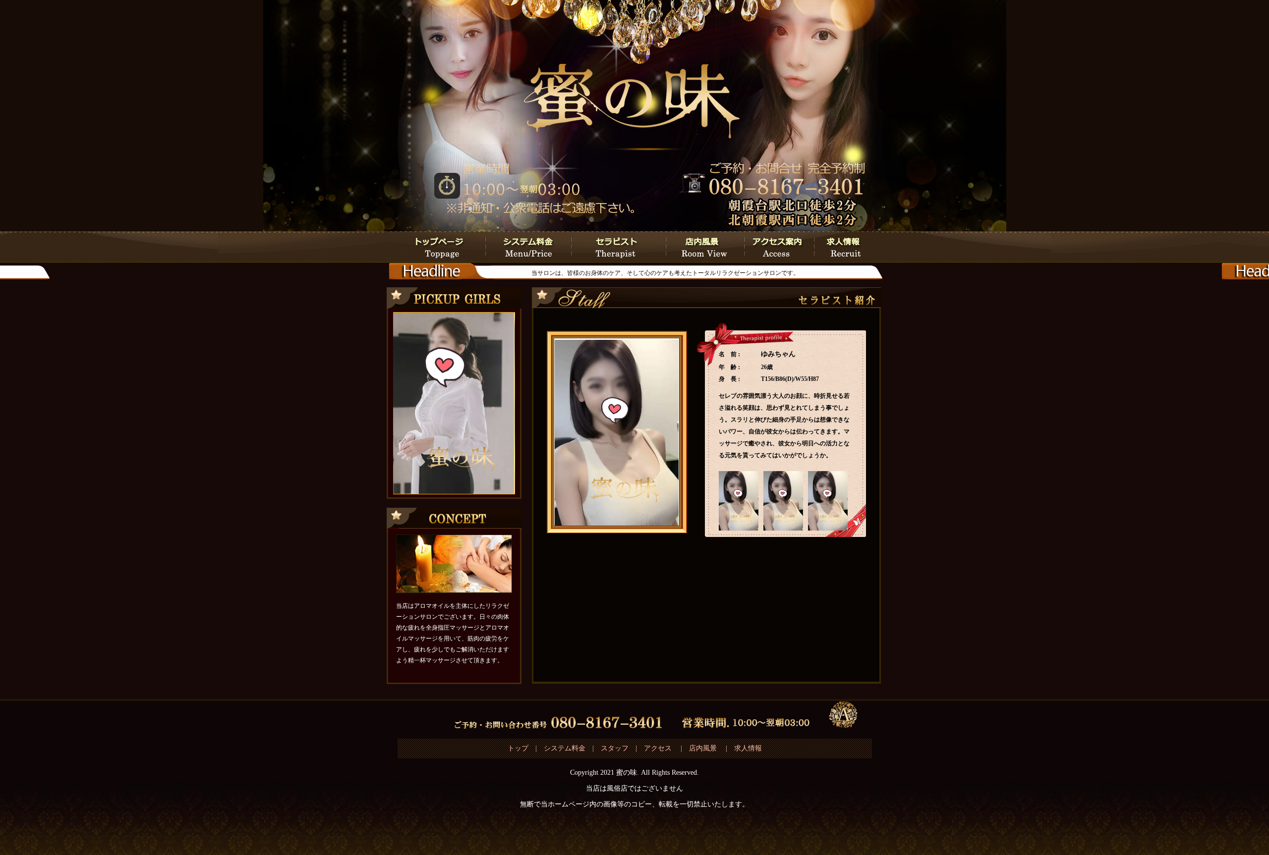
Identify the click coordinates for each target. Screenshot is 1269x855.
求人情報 (748, 748)
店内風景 (703, 748)
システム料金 (564, 748)
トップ (518, 748)
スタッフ (615, 748)
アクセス (659, 748)
